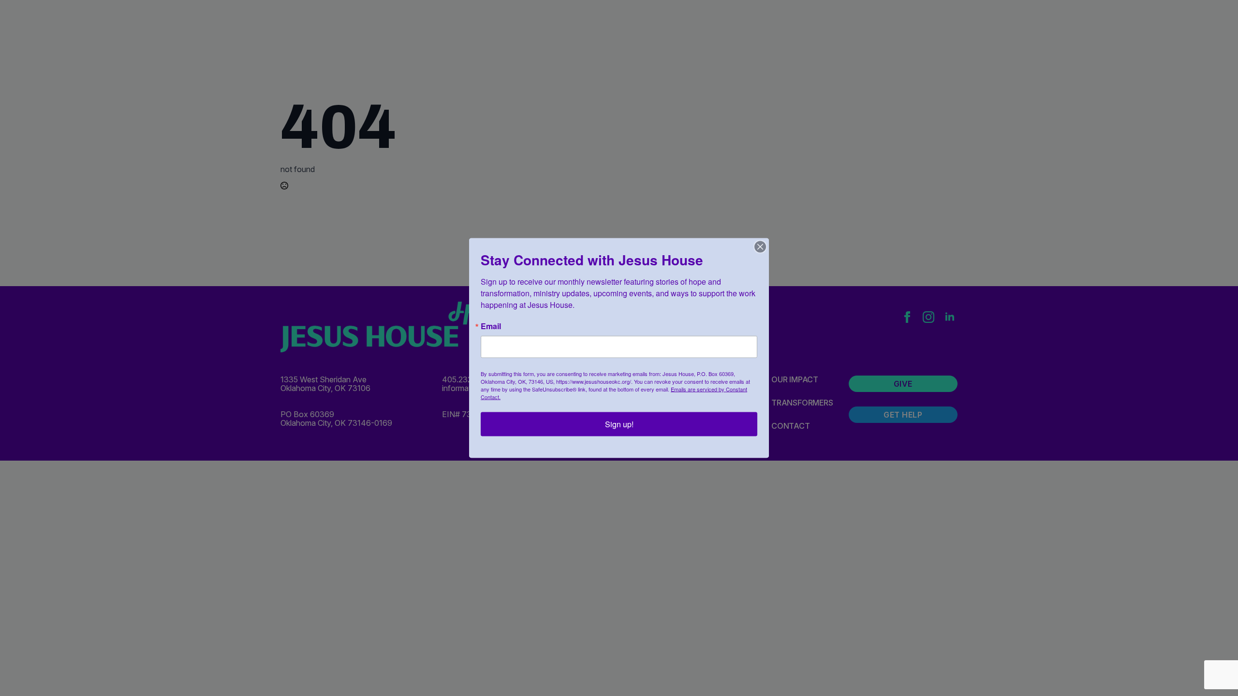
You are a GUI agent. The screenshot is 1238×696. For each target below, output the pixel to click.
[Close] (760, 247)
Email (491, 326)
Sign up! (619, 424)
